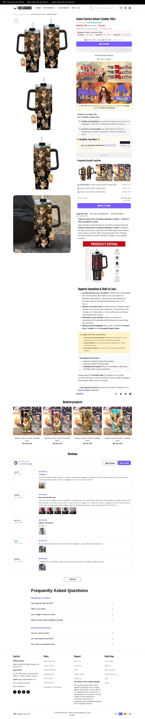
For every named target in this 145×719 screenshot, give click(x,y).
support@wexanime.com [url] (27, 679)
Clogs (100, 106)
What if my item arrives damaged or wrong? (47, 620)
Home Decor (108, 106)
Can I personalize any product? (42, 638)
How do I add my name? (40, 633)
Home (15, 14)
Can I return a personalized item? (43, 644)
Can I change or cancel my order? (43, 614)
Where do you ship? (38, 609)
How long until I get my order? (42, 603)
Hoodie (117, 106)
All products (24, 14)
